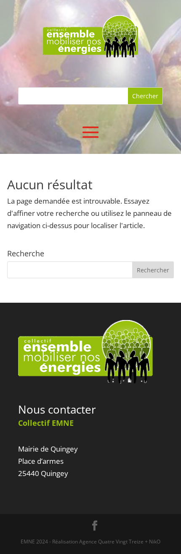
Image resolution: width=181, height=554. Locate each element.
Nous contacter (57, 409)
